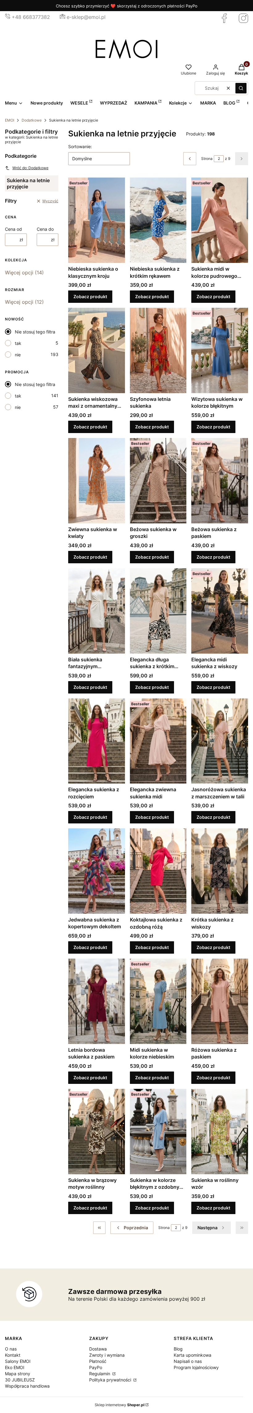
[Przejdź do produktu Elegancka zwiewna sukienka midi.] (158, 741)
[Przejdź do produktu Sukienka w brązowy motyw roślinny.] (96, 1131)
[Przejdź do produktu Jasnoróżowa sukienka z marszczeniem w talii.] (219, 741)
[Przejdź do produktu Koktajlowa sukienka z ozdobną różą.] (158, 871)
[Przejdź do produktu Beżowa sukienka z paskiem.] (219, 480)
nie (18, 354)
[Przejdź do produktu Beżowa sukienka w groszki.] (158, 480)
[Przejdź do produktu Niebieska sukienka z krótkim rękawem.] (158, 220)
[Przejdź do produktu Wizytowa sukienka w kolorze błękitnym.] (219, 350)
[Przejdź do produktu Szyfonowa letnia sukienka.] (158, 350)
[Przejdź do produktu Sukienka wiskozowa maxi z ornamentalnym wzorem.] (96, 350)
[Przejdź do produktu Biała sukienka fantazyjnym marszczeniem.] (96, 611)
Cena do (45, 229)
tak (18, 343)
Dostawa (98, 1348)
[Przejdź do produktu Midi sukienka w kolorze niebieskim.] (158, 1001)
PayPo (95, 1367)
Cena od (13, 229)
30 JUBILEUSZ (20, 1379)
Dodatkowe (32, 120)
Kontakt (12, 1355)
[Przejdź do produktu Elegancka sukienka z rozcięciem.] (96, 741)
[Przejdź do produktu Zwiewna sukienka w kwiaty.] (96, 480)
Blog (178, 1348)
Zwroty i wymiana (107, 1355)
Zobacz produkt (90, 296)
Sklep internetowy (119, 1404)
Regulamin (100, 1373)
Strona (207, 158)
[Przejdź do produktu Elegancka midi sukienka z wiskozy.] (219, 611)
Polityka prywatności (110, 1379)
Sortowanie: (80, 146)
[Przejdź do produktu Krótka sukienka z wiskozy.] (219, 871)
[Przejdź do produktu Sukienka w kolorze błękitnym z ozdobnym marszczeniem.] (158, 1131)
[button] (241, 88)
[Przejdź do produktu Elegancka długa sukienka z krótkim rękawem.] (158, 611)
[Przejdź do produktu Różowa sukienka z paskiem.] (219, 1001)
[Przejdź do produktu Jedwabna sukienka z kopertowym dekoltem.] (96, 871)
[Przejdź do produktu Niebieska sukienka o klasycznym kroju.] (96, 220)
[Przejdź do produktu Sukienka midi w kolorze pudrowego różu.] (219, 220)
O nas (11, 1348)
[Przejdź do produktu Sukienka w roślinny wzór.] (219, 1131)
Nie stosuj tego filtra (35, 331)
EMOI (9, 120)
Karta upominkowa (192, 1355)
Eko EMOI (14, 1367)
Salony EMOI (18, 1361)
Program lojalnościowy (196, 1367)
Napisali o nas (188, 1361)
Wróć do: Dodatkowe (30, 167)
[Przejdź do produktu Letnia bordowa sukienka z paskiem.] (96, 1001)
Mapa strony (17, 1373)
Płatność (97, 1361)
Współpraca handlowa (27, 1386)
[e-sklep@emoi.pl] (62, 17)
